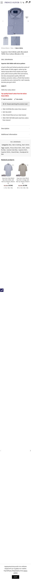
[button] (3, 21)
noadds (7, 148)
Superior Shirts (5, 152)
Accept (15, 577)
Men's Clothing (16, 145)
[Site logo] (12, 2)
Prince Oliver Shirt (15, 148)
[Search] (21, 2)
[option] (14, 33)
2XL (9, 188)
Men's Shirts (19, 48)
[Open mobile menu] (2, 2)
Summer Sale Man (12, 150)
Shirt (23, 148)
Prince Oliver (5, 48)
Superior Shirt (23, 150)
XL (6, 188)
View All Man (15, 152)
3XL (12, 188)
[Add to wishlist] (12, 165)
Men (12, 48)
